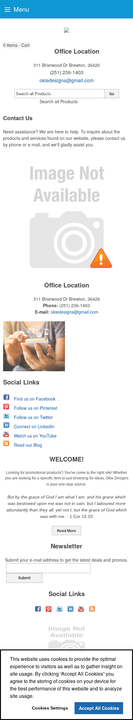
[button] (16, 45)
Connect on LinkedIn (34, 426)
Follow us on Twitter (33, 417)
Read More (66, 530)
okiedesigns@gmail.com (67, 80)
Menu (20, 9)
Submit (24, 577)
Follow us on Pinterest (35, 408)
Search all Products (59, 101)
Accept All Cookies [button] (99, 708)
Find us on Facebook (34, 399)
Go (111, 93)
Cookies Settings (50, 708)
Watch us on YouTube (35, 436)
